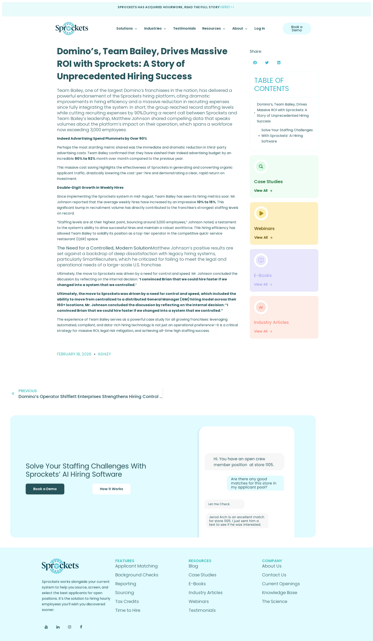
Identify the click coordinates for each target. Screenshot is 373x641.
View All (260, 190)
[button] (255, 62)
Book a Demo (45, 488)
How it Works (111, 488)
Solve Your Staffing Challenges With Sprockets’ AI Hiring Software (287, 136)
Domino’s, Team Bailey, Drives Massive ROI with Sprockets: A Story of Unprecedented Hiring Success (142, 63)
